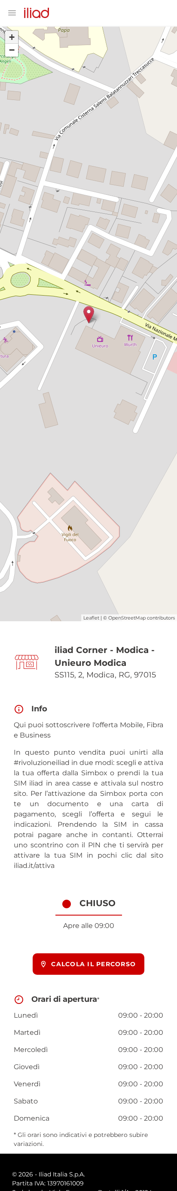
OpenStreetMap (127, 618)
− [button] (12, 50)
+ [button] (12, 37)
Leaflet (91, 618)
